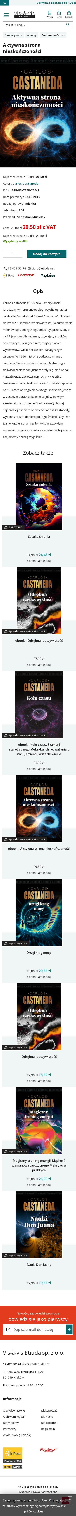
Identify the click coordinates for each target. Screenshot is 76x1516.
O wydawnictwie (14, 1410)
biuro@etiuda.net (38, 1364)
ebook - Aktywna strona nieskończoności (39, 848)
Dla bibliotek (49, 1423)
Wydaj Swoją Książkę (17, 1435)
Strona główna (13, 35)
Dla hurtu (47, 1416)
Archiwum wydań (14, 1416)
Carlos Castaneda (25, 183)
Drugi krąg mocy (39, 952)
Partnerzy (9, 1429)
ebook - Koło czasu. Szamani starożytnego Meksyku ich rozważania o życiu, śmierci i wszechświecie (39, 749)
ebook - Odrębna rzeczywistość (39, 640)
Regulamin (48, 1429)
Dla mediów (11, 1423)
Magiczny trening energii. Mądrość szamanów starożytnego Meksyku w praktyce (38, 1165)
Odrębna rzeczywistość (39, 1056)
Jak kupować (49, 1410)
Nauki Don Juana (39, 1264)
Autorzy (31, 35)
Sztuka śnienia (39, 536)
